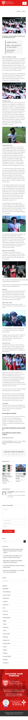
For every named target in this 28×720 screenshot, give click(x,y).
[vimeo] (17, 694)
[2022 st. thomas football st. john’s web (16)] (14, 25)
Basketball (5, 588)
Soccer (5, 624)
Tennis (4, 630)
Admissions (6, 598)
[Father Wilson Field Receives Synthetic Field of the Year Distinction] (7, 465)
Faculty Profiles (7, 656)
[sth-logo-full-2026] (8, 1)
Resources (5, 604)
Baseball (5, 659)
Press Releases (7, 591)
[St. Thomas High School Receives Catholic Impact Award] (21, 465)
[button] (3, 474)
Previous (19, 11)
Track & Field (6, 633)
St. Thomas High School (8, 441)
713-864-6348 (20, 691)
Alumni (24, 441)
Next (23, 11)
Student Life (12, 442)
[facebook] (10, 694)
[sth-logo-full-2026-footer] (14, 680)
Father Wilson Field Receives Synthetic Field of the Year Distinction (7, 477)
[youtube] (21, 694)
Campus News (18, 442)
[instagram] (7, 694)
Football (7, 442)
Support (5, 650)
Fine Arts (5, 611)
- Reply (10, 492)
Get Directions (9, 691)
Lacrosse (5, 614)
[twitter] (14, 694)
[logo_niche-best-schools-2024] (5, 699)
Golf (4, 608)
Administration (7, 617)
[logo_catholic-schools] (18, 700)
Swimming (5, 627)
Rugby (4, 621)
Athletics (4, 442)
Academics (6, 663)
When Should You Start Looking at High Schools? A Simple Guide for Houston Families (13, 551)
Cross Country (6, 595)
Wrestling (5, 637)
